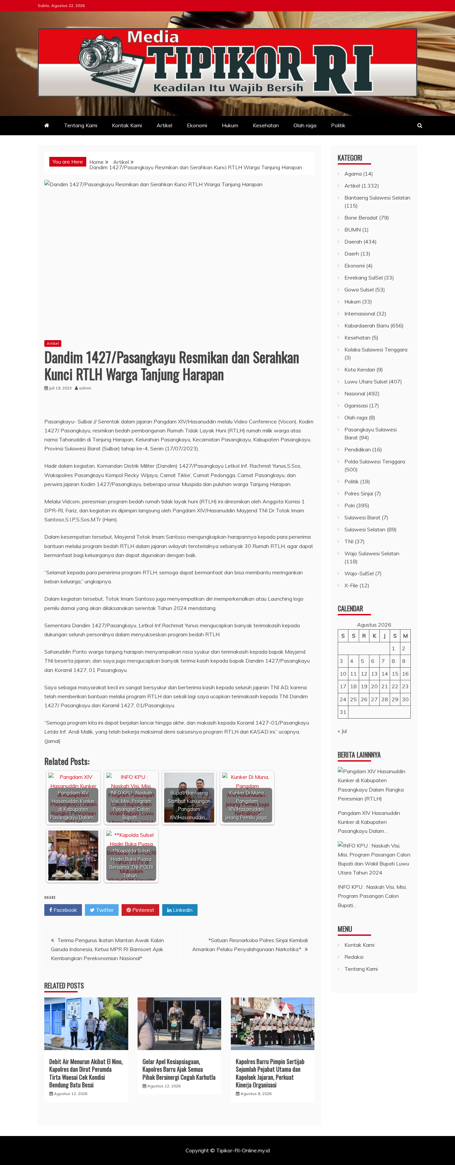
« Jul (342, 731)
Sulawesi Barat (362, 517)
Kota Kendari (359, 369)
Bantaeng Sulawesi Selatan (377, 197)
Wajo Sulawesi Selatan (371, 553)
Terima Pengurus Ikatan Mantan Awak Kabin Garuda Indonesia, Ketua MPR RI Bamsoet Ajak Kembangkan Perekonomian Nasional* (107, 949)
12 (364, 673)
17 (343, 686)
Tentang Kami (80, 125)
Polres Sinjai (358, 493)
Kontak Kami (127, 125)
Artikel (164, 125)
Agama (353, 173)
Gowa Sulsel (359, 289)
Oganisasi (356, 405)
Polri (349, 505)
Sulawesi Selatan (364, 529)
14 (384, 673)
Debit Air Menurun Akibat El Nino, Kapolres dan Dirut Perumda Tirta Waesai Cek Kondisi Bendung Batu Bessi (86, 1073)
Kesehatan (266, 125)
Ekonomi (197, 125)
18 (353, 686)
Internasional (359, 313)
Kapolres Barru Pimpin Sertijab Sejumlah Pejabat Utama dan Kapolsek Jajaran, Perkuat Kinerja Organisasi (270, 1073)
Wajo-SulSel (359, 573)
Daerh (351, 253)
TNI (348, 541)
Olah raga (304, 125)
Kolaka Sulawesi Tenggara (375, 349)
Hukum (230, 125)
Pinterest (142, 909)
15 (395, 673)
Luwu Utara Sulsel (365, 381)
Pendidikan (357, 449)
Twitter (104, 909)
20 (374, 686)
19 (364, 686)
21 (384, 686)
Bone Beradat (361, 217)
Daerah (353, 241)
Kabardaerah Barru (366, 325)
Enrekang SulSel (363, 277)
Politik (338, 125)
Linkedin (182, 909)
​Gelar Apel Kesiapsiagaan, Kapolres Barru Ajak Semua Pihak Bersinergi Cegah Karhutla (179, 1069)
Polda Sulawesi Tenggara (374, 461)
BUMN (352, 229)
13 (374, 673)
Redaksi (353, 956)
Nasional (354, 393)
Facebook (64, 909)
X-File (351, 585)
